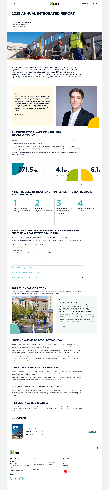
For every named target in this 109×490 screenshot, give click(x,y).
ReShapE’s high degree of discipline (22, 20)
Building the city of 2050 (19, 26)
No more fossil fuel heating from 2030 (24, 277)
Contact (65, 463)
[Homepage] (54, 3)
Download (91, 431)
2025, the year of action (19, 24)
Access (65, 461)
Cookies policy (48, 488)
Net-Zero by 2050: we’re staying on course (26, 273)
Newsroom (51, 467)
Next (81, 184)
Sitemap (65, 465)
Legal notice (41, 488)
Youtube (19, 478)
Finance (50, 464)
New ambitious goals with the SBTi (22, 22)
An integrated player (18, 19)
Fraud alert (66, 468)
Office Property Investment (52, 461)
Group (34, 461)
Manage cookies (67, 488)
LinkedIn (15, 478)
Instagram (22, 478)
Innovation (36, 469)
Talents (35, 467)
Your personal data (58, 488)
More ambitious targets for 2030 (22, 268)
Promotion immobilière (39, 464)
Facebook (11, 478)
